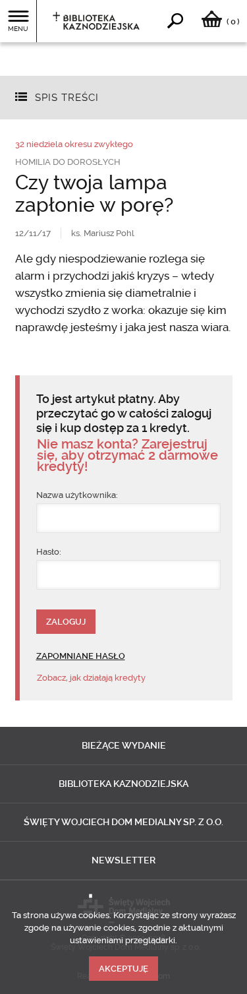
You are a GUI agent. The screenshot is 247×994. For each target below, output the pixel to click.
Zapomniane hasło (80, 656)
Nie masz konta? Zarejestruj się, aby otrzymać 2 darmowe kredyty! (127, 455)
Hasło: (48, 552)
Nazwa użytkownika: (77, 495)
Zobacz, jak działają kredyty (91, 678)
